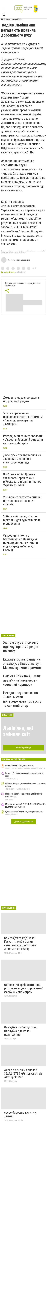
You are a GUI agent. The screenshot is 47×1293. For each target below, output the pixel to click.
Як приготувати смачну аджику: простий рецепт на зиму (21, 646)
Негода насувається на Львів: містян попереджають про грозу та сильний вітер (22, 699)
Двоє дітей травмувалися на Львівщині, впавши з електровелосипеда (22, 458)
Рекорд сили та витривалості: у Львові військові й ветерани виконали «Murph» (23, 439)
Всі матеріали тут (23, 747)
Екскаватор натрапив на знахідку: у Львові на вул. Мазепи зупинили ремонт (22, 663)
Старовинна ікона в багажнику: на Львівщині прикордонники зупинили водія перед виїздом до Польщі (20, 543)
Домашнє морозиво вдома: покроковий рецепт (21, 399)
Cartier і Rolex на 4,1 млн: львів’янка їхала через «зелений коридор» (22, 680)
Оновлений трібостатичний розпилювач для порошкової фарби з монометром (23, 988)
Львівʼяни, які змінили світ (18, 731)
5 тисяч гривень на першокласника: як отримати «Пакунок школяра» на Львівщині (23, 418)
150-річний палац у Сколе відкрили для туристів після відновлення (21, 520)
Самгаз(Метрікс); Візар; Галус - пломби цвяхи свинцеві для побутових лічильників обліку (20, 943)
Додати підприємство (23, 821)
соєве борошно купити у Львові (20, 1114)
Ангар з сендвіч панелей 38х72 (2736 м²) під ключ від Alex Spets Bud (23, 1073)
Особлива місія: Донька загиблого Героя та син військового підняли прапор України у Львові (22, 479)
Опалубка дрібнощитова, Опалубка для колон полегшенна (20, 1031)
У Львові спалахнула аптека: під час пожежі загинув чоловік (22, 500)
